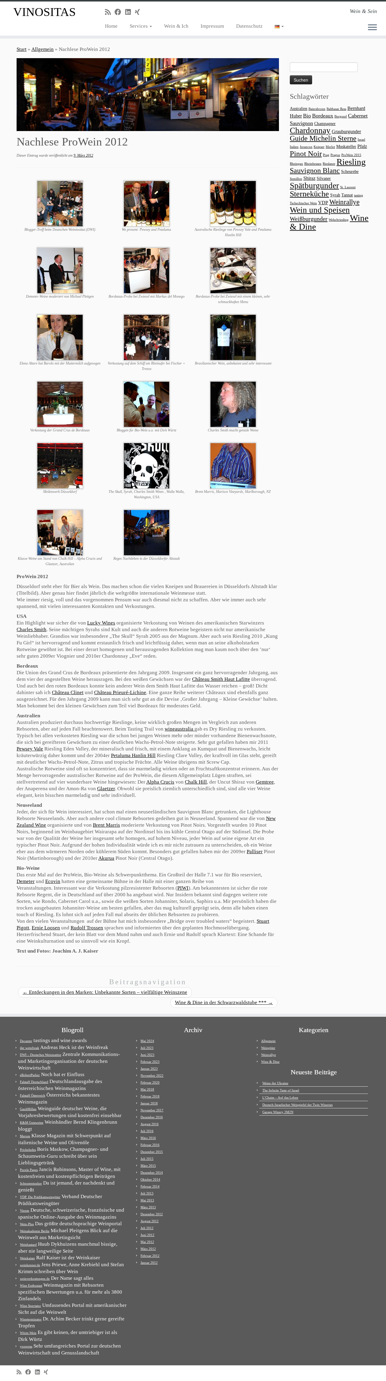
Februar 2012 (150, 1255)
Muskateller (346, 146)
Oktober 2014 (150, 1179)
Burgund (340, 116)
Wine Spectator (30, 1305)
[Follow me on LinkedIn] (130, 12)
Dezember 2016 (152, 1117)
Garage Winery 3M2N (277, 1112)
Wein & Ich (176, 26)
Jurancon (306, 147)
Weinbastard (28, 1244)
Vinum (24, 1210)
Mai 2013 (147, 1200)
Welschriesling (339, 219)
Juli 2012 (147, 1228)
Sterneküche (309, 193)
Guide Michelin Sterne (323, 138)
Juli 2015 (147, 1158)
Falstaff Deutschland (34, 1082)
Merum (25, 1136)
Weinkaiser (27, 1258)
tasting (358, 195)
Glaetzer (106, 788)
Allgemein (42, 49)
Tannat (347, 195)
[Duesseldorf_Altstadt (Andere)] (146, 532)
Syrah (335, 195)
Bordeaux (322, 116)
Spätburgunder (314, 185)
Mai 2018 (147, 1089)
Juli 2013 (147, 1193)
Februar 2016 (150, 1145)
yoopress (26, 1346)
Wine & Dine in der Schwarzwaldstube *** (224, 1002)
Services (139, 26)
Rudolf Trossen (87, 928)
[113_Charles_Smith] (233, 404)
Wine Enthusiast (31, 1285)
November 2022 (152, 1075)
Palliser (255, 851)
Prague (335, 155)
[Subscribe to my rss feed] (110, 12)
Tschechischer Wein (303, 203)
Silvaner (324, 178)
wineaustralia (180, 729)
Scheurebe (350, 171)
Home (111, 26)
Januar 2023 (149, 1068)
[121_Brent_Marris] (233, 465)
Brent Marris (106, 825)
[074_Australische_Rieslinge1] (146, 203)
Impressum (212, 26)
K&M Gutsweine (31, 1122)
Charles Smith (31, 629)
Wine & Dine (270, 1061)
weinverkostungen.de (35, 1278)
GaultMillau (28, 1109)
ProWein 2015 (351, 155)
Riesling (351, 162)
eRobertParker (30, 1075)
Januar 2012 (149, 1262)
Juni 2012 (147, 1235)
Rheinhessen (312, 163)
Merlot (330, 147)
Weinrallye (344, 202)
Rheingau (296, 163)
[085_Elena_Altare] (60, 337)
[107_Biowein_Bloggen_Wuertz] (146, 404)
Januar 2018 (149, 1103)
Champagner (325, 123)
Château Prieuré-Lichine (120, 692)
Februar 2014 (150, 1186)
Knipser (319, 147)
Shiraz (309, 178)
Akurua (106, 858)
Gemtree (265, 782)
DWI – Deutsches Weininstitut (40, 1055)
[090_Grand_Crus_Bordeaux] (60, 404)
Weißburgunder (308, 218)
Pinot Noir (306, 153)
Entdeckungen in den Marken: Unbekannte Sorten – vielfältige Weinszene (105, 992)
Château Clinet (68, 692)
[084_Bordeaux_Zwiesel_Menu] (233, 270)
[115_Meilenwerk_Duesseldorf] (60, 465)
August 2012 (150, 1221)
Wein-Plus (27, 1224)
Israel (361, 139)
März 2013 (148, 1207)
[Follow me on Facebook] (120, 12)
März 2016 (148, 1138)
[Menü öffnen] (372, 27)
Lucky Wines (101, 623)
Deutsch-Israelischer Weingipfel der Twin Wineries (297, 1105)
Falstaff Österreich (32, 1095)
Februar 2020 (150, 1082)
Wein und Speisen (320, 210)
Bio (307, 116)
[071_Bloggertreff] (60, 203)
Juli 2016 (147, 1131)
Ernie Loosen (46, 928)
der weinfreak (29, 1048)
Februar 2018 (150, 1096)
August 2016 (150, 1124)
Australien (298, 108)
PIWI (182, 888)
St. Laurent (348, 187)
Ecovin (52, 881)
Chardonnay (310, 130)
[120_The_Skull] (146, 465)
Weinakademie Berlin (34, 1231)
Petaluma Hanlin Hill (133, 755)
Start (22, 49)
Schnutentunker (31, 1183)
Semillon (296, 178)
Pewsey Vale (30, 749)
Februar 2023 (150, 1061)
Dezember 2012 (152, 1214)
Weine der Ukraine (275, 1083)
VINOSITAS (44, 12)
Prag (326, 155)
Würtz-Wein (28, 1333)
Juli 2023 (147, 1048)
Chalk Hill (196, 782)
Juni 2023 (147, 1055)
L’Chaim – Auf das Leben (280, 1097)
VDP (323, 202)
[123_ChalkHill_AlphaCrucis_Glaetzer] (60, 532)
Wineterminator (31, 1319)
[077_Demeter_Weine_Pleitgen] (60, 270)
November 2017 (152, 1110)
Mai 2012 (147, 1242)
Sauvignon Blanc (315, 170)
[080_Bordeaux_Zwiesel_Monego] (146, 270)
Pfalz (362, 146)
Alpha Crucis (160, 782)
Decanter (26, 1041)
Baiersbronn (316, 109)
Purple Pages (29, 1170)
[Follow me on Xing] (139, 12)
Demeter (26, 881)
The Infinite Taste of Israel (280, 1090)
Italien (294, 147)
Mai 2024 (147, 1041)
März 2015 (148, 1165)
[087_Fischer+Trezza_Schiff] (146, 337)
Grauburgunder (346, 131)
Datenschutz (249, 26)
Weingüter (268, 1048)
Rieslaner (329, 163)
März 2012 (148, 1249)
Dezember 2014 (152, 1172)
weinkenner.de (30, 1265)
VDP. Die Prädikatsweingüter (40, 1197)
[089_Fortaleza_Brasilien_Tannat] (233, 337)
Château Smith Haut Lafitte (221, 679)
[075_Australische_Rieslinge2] (233, 203)
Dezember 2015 (152, 1152)
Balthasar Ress (336, 109)
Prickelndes (28, 1149)
